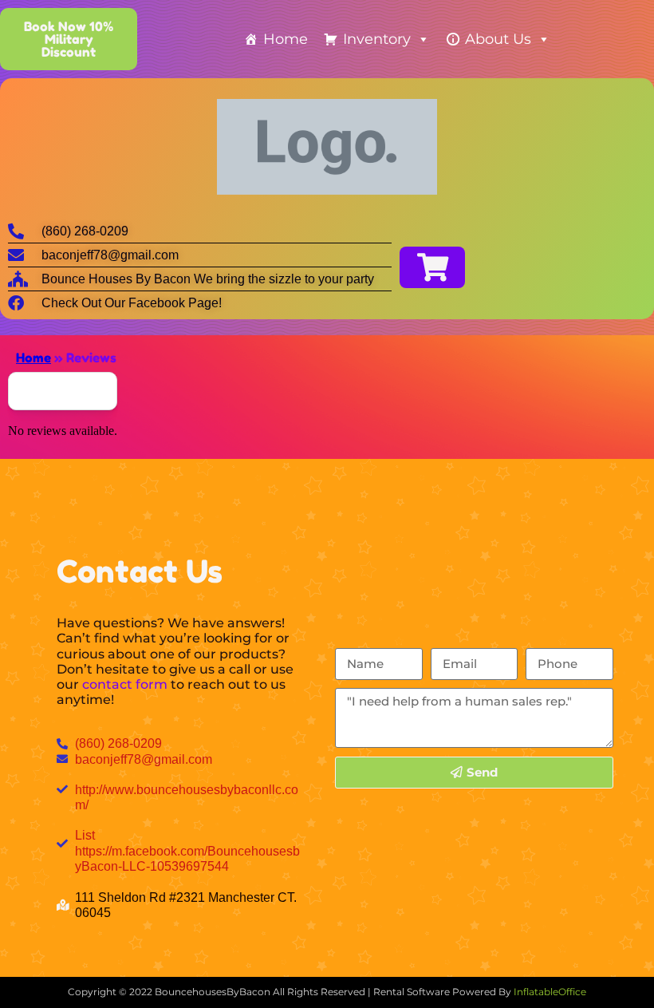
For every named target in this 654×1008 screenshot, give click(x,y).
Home (285, 39)
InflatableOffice (550, 992)
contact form (124, 684)
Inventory (377, 39)
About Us (498, 39)
